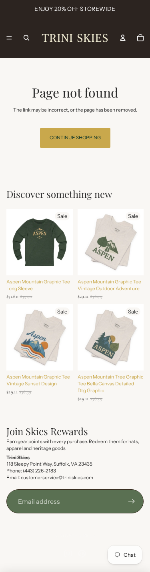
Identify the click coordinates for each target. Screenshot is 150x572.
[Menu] (9, 37)
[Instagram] (68, 553)
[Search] (26, 38)
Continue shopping (75, 137)
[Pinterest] (82, 553)
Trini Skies (83, 536)
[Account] (123, 38)
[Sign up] (131, 501)
